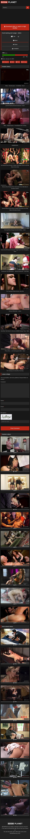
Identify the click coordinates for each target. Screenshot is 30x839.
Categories (6, 62)
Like (14, 36)
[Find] (27, 7)
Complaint (15, 48)
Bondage (25, 62)
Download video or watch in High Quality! (15, 27)
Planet (9, 2)
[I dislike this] (18, 37)
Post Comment (15, 428)
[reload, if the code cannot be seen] (6, 419)
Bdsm (13, 62)
